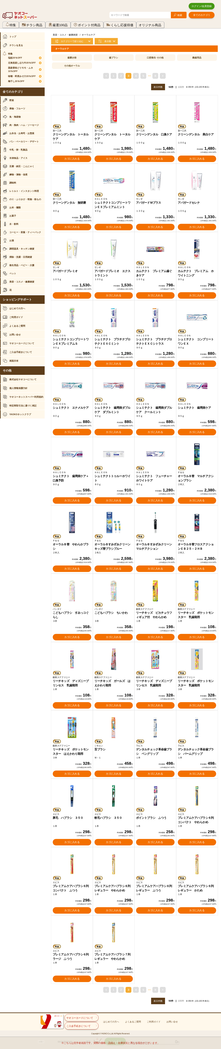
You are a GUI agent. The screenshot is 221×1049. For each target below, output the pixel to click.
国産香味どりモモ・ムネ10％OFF (20, 69)
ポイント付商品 (89, 25)
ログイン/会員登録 (202, 6)
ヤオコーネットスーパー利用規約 (26, 397)
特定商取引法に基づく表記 (23, 405)
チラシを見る (16, 45)
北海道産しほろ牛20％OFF (22, 62)
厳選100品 (60, 25)
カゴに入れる (72, 158)
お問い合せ (15, 334)
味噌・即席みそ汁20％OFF (22, 76)
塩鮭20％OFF (15, 57)
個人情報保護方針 (18, 388)
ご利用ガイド (16, 317)
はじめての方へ (17, 308)
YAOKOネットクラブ (20, 414)
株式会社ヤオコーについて (23, 379)
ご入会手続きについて (20, 352)
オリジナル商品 (150, 25)
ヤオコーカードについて (21, 343)
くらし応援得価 (122, 25)
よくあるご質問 (17, 326)
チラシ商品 (34, 25)
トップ (12, 36)
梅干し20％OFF (16, 81)
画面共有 (13, 360)
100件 (181, 87)
